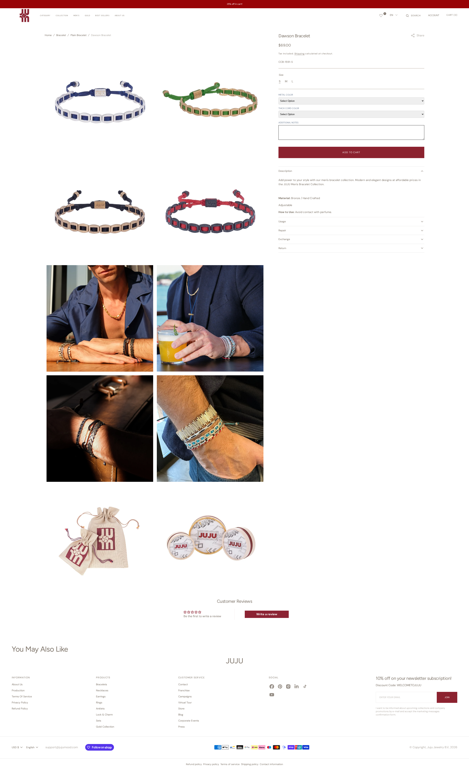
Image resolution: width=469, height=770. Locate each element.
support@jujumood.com (61, 747)
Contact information (271, 764)
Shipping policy (249, 764)
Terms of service (230, 764)
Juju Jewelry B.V (438, 747)
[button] (413, 16)
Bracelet (61, 35)
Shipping (299, 53)
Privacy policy (211, 764)
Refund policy (194, 764)
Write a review (266, 614)
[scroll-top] (461, 762)
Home (48, 35)
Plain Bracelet (78, 35)
